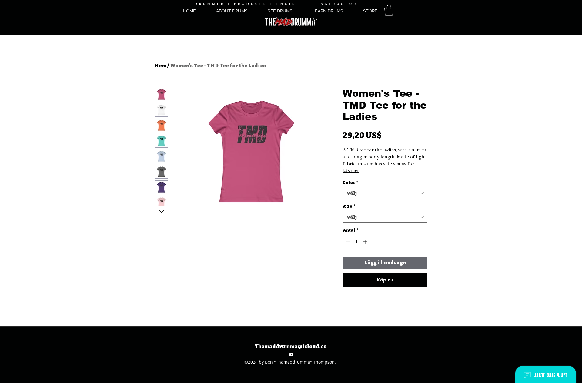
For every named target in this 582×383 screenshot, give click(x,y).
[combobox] (385, 193)
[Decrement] (347, 241)
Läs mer (351, 170)
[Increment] (366, 241)
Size (349, 206)
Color (350, 182)
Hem (160, 66)
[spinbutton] (356, 241)
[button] (388, 10)
